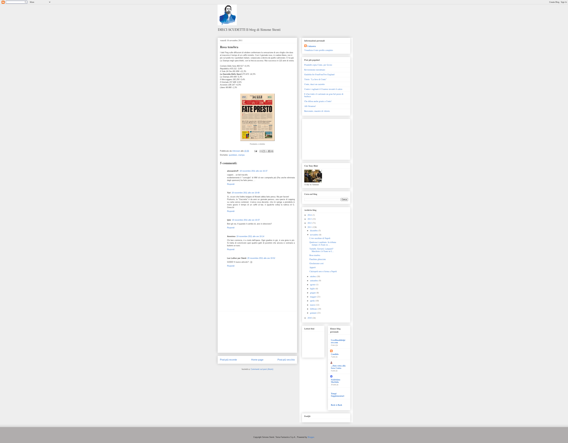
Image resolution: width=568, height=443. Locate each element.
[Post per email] (255, 151)
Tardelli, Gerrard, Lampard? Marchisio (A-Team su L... (321, 250)
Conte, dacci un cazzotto (314, 84)
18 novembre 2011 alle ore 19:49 (245, 193)
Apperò (312, 267)
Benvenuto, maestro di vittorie (317, 111)
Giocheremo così (316, 263)
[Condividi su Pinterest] (272, 151)
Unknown (311, 46)
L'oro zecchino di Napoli (319, 238)
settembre (314, 280)
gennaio (313, 312)
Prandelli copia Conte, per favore (318, 64)
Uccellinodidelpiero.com (338, 341)
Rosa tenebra (314, 255)
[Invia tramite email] (260, 151)
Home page (257, 359)
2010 (310, 317)
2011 (310, 227)
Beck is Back (336, 404)
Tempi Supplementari (337, 394)
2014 (310, 215)
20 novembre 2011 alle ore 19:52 (261, 258)
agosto (313, 284)
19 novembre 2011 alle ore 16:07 (246, 220)
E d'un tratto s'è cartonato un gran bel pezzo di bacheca (323, 95)
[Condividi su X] (266, 151)
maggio (313, 296)
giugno (313, 292)
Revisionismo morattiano (314, 69)
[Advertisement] (257, 331)
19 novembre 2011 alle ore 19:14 (250, 236)
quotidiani (233, 155)
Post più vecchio (286, 359)
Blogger (311, 437)
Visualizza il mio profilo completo (318, 50)
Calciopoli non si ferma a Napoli (323, 271)
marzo (313, 304)
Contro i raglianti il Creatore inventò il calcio (323, 89)
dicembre (314, 230)
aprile (312, 300)
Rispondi (230, 184)
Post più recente (228, 359)
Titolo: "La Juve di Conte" (315, 79)
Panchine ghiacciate (317, 259)
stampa (241, 155)
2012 (310, 223)
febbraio (314, 308)
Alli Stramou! (310, 106)
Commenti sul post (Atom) (262, 369)
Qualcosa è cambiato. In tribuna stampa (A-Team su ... (322, 243)
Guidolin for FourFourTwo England (319, 74)
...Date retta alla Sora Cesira (338, 367)
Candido (335, 354)
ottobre (313, 276)
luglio (313, 288)
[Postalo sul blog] (263, 151)
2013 (310, 219)
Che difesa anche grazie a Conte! (318, 101)
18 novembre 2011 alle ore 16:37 (253, 171)
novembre (314, 234)
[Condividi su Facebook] (269, 151)
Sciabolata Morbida (335, 380)
